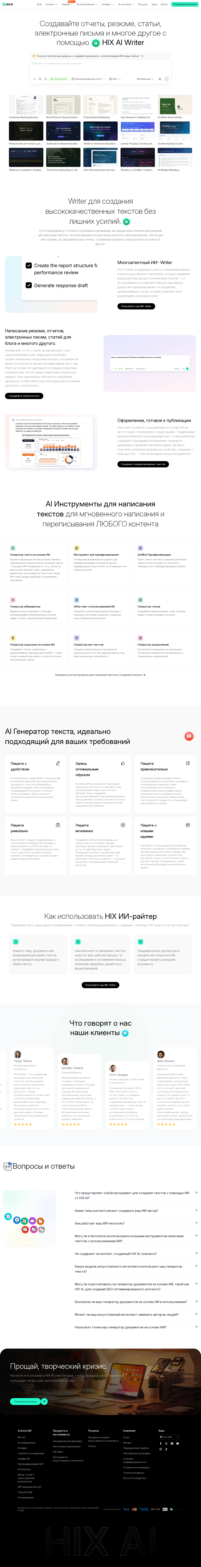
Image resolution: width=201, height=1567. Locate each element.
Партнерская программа (136, 1453)
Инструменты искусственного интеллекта (68, 1459)
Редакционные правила (136, 1448)
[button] (136, 1195)
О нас (126, 1437)
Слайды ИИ (24, 1458)
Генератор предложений (153, 644)
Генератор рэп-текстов (88, 644)
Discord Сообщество (134, 1478)
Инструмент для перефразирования (96, 554)
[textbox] (100, 68)
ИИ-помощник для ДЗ (29, 1487)
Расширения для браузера (67, 1441)
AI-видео (22, 1448)
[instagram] (160, 1449)
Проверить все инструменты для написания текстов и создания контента (98, 674)
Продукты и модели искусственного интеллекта (103, 1439)
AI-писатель (24, 1469)
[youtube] (177, 1443)
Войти (164, 4)
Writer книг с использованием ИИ (94, 606)
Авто (115, 79)
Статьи (92, 1446)
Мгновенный (144, 79)
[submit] (166, 78)
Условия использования (136, 1467)
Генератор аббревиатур (25, 606)
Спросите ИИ (25, 1492)
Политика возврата (133, 1472)
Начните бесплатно (25, 1401)
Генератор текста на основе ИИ (30, 554)
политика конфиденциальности (134, 1460)
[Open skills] (45, 78)
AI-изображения (26, 1442)
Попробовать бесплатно (185, 4)
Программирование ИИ (30, 1464)
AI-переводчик (26, 1497)
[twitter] (166, 1443)
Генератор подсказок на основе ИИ (32, 644)
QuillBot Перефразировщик (154, 554)
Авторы (127, 1442)
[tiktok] (166, 1449)
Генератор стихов (149, 606)
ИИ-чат (21, 1437)
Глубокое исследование (31, 1453)
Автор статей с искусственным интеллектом (26, 1478)
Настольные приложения (66, 1446)
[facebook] (160, 1443)
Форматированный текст (88, 79)
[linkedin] (172, 1443)
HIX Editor (58, 1451)
